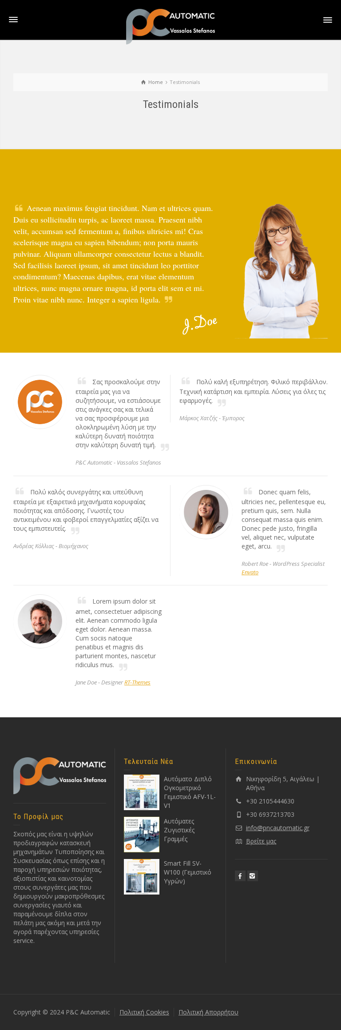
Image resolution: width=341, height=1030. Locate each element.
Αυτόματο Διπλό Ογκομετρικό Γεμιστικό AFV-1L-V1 (190, 792)
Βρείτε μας (261, 841)
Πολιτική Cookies (144, 1012)
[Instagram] (252, 876)
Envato (250, 572)
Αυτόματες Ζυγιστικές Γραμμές (179, 830)
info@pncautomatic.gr (277, 827)
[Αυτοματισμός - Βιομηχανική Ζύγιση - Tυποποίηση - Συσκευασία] (170, 26)
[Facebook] (240, 876)
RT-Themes (137, 682)
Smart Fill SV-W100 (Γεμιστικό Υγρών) (187, 872)
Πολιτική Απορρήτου (208, 1012)
